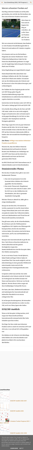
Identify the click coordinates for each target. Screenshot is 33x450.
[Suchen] (31, 2)
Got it (21, 448)
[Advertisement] (16, 369)
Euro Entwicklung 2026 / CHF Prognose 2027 (16, 2)
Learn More (14, 448)
